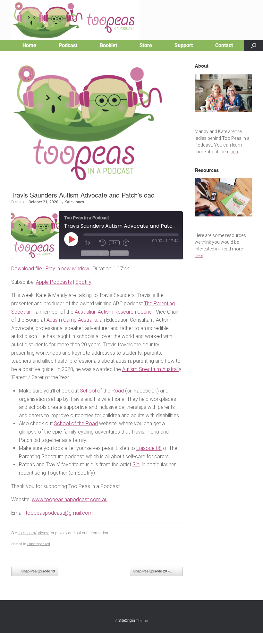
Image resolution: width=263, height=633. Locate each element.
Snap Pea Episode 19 (35, 571)
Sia (136, 464)
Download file (26, 269)
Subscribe (95, 253)
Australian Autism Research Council (114, 312)
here (235, 151)
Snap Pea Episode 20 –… (156, 571)
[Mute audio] (89, 243)
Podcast (68, 45)
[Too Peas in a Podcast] (75, 20)
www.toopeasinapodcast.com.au (69, 499)
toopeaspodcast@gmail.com (59, 513)
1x (114, 243)
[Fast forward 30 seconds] (129, 243)
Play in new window (67, 269)
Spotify (83, 282)
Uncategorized (38, 544)
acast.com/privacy (33, 533)
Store (146, 45)
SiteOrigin (126, 620)
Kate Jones (74, 202)
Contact (224, 45)
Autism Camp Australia (72, 320)
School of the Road (102, 391)
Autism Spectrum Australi (150, 369)
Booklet (108, 45)
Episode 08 (149, 448)
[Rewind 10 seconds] (102, 243)
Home (29, 45)
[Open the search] (253, 45)
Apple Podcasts (54, 282)
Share (119, 253)
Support (183, 45)
